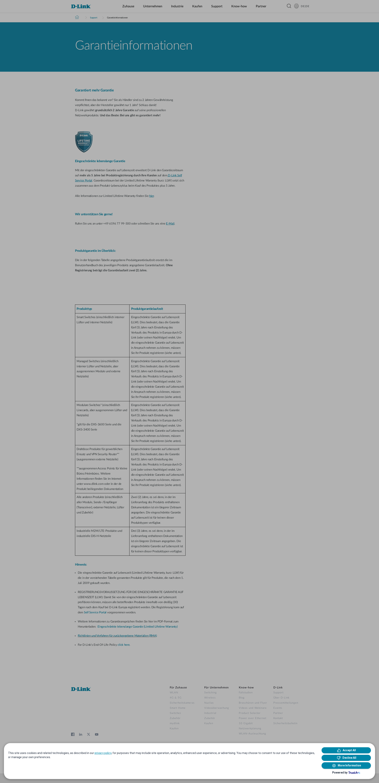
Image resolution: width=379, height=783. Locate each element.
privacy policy (103, 753)
